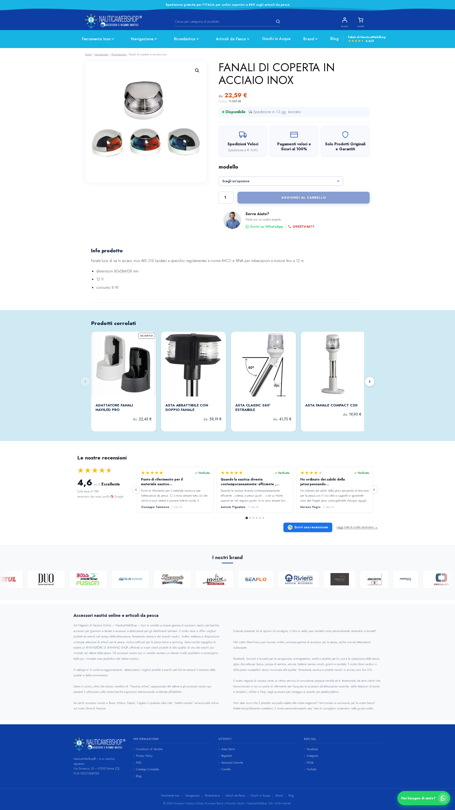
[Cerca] (277, 21)
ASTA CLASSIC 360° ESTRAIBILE (253, 407)
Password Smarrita (232, 762)
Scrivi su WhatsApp (266, 226)
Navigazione (142, 39)
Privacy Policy (144, 755)
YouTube (311, 769)
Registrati (226, 755)
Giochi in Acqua (276, 38)
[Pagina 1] (247, 517)
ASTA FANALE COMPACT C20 (331, 405)
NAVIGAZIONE (101, 54)
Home (88, 54)
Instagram (312, 755)
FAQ (138, 762)
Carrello (226, 769)
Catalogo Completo (147, 769)
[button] (197, 70)
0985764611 (303, 226)
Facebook (312, 749)
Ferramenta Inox (96, 39)
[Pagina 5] (260, 518)
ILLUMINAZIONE (118, 54)
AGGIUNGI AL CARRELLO (303, 197)
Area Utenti (228, 749)
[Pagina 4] (257, 518)
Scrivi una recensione (311, 527)
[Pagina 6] (263, 518)
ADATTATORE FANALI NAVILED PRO (114, 407)
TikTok (310, 762)
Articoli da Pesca (231, 39)
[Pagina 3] (253, 518)
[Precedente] (136, 490)
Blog (334, 38)
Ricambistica (184, 39)
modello (228, 166)
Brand (308, 39)
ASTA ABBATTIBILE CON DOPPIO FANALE (186, 407)
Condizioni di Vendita (149, 749)
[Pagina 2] (250, 518)
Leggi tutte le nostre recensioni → (357, 527)
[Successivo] (369, 381)
